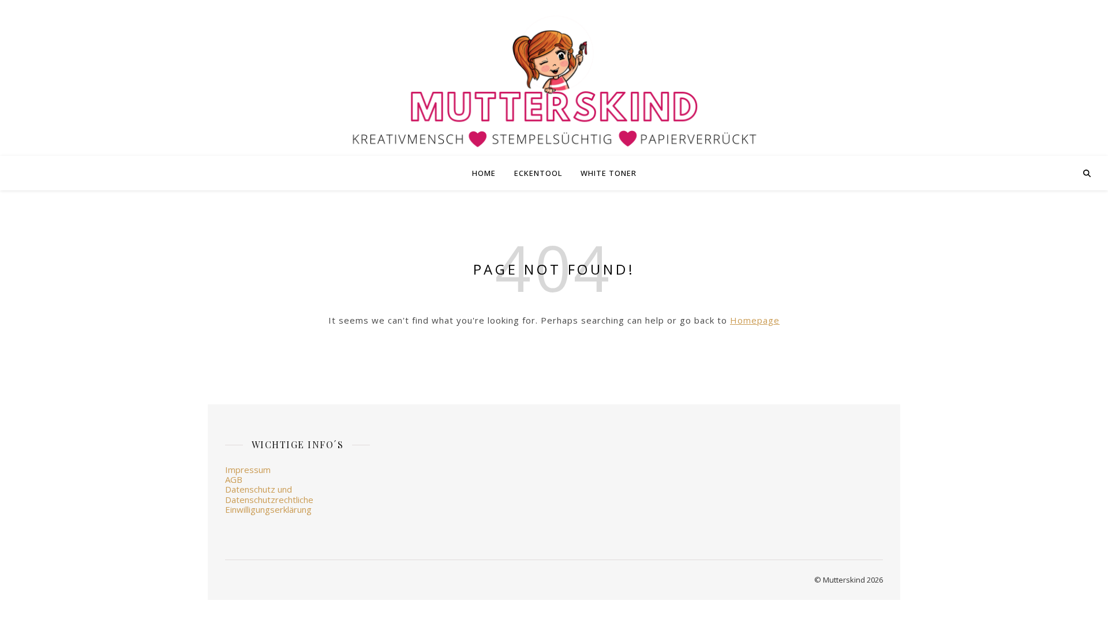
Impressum (248, 469)
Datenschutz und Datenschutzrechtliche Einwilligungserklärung (269, 499)
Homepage (755, 320)
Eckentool (538, 173)
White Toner (609, 173)
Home (484, 173)
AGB (233, 479)
